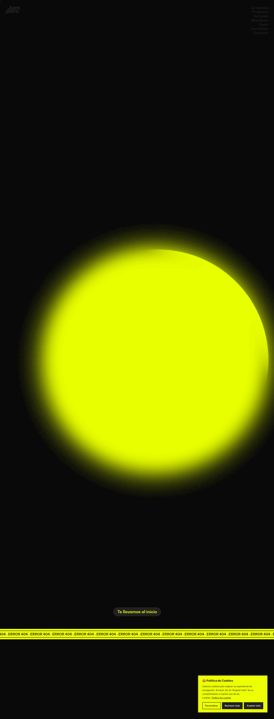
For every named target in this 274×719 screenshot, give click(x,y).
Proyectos (260, 12)
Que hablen (259, 29)
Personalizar (211, 705)
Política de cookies (221, 697)
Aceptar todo (254, 705)
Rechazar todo (232, 705)
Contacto (260, 33)
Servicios (261, 16)
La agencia (259, 8)
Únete (263, 24)
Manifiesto (259, 20)
